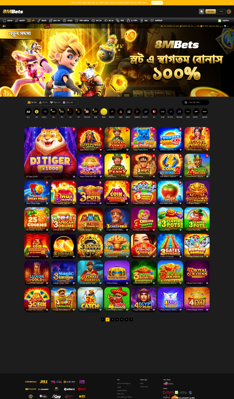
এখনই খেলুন (50, 153)
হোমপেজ (9, 20)
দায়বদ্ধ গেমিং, (120, 394)
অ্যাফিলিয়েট (158, 20)
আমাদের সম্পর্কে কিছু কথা (123, 384)
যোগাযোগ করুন (144, 387)
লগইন (221, 11)
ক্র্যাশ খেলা (56, 20)
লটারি (122, 20)
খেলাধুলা (69, 20)
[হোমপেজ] (13, 11)
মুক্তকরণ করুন (157, 3)
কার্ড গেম (98, 20)
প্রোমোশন (225, 20)
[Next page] (131, 319)
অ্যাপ (146, 20)
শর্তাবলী (119, 387)
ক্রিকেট (44, 20)
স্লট (33, 20)
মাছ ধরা (111, 20)
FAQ (141, 384)
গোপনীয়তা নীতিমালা (122, 391)
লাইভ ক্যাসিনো (84, 20)
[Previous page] (103, 319)
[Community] (201, 11)
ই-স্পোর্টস (134, 20)
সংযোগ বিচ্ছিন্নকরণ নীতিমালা (124, 397)
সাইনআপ (210, 11)
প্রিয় (50, 147)
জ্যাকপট (22, 20)
